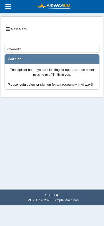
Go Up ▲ (52, 195)
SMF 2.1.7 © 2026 (38, 200)
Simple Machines (66, 200)
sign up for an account (57, 84)
